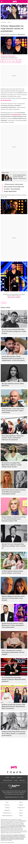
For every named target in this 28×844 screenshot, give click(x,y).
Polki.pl (20, 802)
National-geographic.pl (7, 815)
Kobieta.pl (21, 805)
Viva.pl (20, 810)
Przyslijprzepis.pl (21, 807)
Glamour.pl (7, 805)
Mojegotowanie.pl (7, 813)
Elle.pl (7, 802)
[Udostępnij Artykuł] (19, 61)
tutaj (13, 842)
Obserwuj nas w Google (9, 61)
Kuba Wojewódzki (16, 114)
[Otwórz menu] (1, 1)
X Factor (4, 302)
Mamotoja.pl (7, 810)
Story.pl (21, 815)
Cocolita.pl (7, 807)
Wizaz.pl (21, 813)
